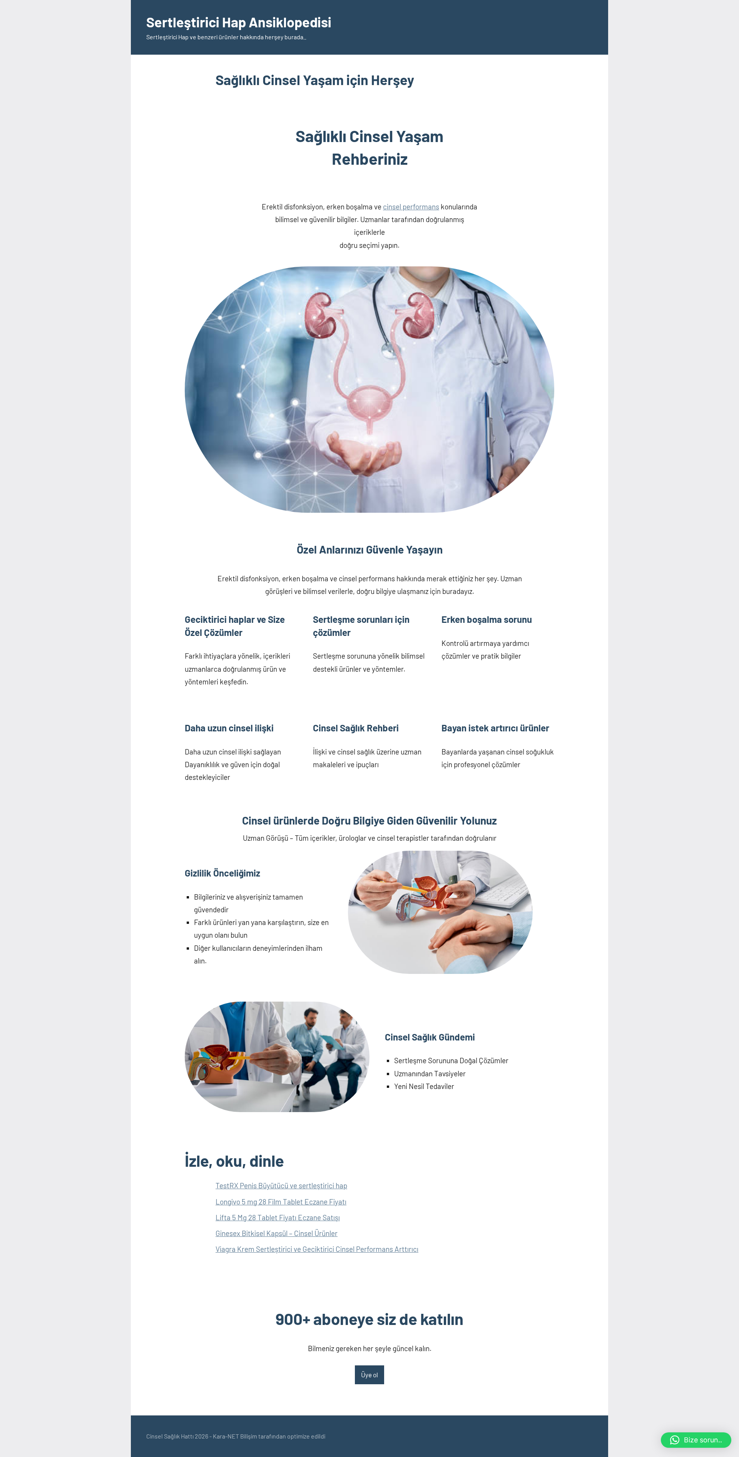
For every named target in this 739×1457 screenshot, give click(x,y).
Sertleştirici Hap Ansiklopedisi (238, 21)
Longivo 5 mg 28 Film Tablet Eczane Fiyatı (281, 1201)
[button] (696, 1440)
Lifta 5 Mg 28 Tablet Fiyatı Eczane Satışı (278, 1217)
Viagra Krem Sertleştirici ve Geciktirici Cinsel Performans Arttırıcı (317, 1249)
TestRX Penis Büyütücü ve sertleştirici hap (281, 1185)
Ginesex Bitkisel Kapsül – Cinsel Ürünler (277, 1233)
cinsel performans (411, 206)
